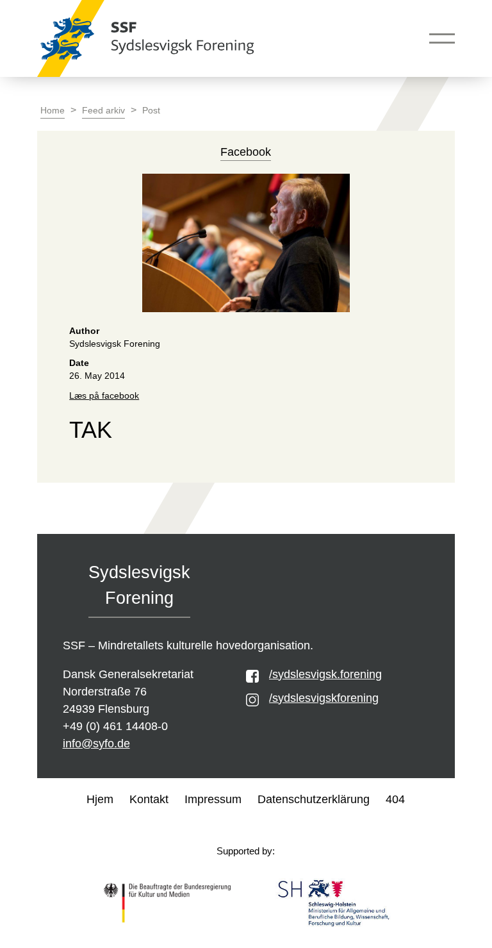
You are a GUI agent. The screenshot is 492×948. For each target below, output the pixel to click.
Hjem (99, 799)
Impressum (213, 799)
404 (395, 799)
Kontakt (148, 799)
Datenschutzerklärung (314, 799)
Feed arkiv (103, 110)
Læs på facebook (104, 396)
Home (52, 110)
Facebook (245, 152)
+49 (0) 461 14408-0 (115, 726)
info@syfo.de (96, 743)
